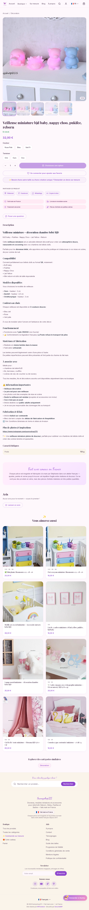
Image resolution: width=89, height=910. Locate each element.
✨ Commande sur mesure (13, 836)
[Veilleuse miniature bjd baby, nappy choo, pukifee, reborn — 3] (37, 108)
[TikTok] (47, 883)
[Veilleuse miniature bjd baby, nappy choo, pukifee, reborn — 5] (65, 108)
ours (14, 158)
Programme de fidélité (54, 847)
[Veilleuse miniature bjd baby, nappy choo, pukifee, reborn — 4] (51, 108)
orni (6, 158)
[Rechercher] (59, 3)
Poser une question (16, 216)
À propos (51, 4)
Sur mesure (34, 4)
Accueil (12, 4)
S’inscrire (61, 873)
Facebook (23, 193)
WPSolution (41, 907)
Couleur (6, 143)
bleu (19, 147)
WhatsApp (38, 193)
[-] (5, 165)
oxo (22, 158)
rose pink (8, 147)
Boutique (21, 4)
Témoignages (51, 836)
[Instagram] (35, 883)
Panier (5, 843)
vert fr (28, 147)
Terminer (6, 153)
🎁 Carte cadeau (9, 840)
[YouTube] (41, 883)
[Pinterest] (53, 883)
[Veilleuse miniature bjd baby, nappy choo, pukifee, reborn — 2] (23, 108)
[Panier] (84, 3)
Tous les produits (9, 828)
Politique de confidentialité (56, 858)
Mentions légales (52, 855)
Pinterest (10, 193)
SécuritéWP (59, 907)
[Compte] (66, 3)
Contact (49, 832)
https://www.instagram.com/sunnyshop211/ (20, 431)
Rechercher (68, 784)
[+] (15, 165)
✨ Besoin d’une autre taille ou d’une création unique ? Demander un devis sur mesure (44, 180)
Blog (43, 4)
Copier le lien (53, 193)
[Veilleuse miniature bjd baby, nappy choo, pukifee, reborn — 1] (9, 108)
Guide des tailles (52, 843)
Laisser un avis (14, 505)
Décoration (15, 13)
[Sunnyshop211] (5, 3)
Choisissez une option (54, 166)
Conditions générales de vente (58, 851)
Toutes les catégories (11, 832)
